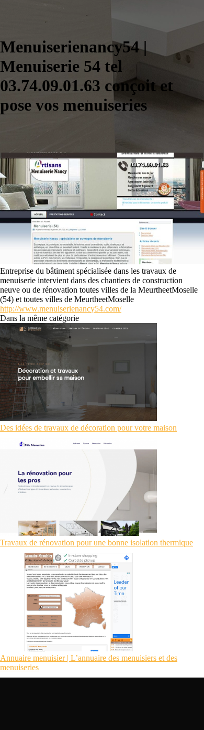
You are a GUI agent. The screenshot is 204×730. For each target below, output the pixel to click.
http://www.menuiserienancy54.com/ (60, 308)
